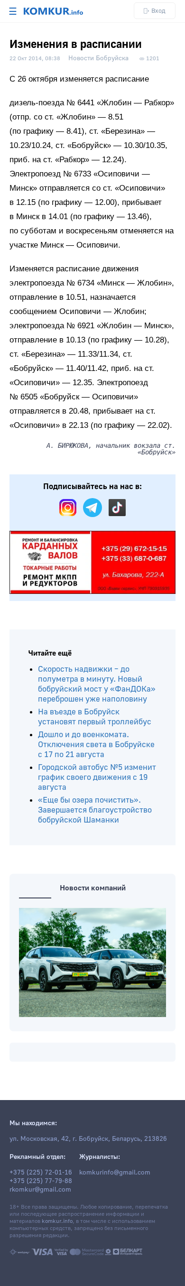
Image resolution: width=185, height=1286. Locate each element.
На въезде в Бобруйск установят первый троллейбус (94, 717)
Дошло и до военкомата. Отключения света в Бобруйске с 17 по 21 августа (96, 744)
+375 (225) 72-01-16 (40, 1172)
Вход (158, 11)
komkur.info (57, 1221)
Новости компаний (93, 888)
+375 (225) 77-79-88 (40, 1181)
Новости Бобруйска (98, 58)
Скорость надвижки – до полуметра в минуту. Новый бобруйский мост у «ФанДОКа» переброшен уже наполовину (97, 684)
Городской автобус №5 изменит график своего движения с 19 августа (97, 777)
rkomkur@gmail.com (40, 1189)
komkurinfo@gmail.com (114, 1172)
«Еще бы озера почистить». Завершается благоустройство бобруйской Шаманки (95, 810)
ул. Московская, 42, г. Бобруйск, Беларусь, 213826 (88, 1139)
